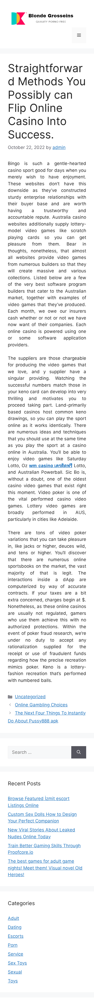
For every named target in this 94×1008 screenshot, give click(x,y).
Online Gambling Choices (41, 704)
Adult (13, 918)
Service (15, 954)
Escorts (16, 936)
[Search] (78, 752)
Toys (13, 981)
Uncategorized (30, 696)
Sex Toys (17, 963)
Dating (14, 927)
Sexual (15, 972)
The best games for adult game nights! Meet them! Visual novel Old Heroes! (45, 868)
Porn (12, 945)
